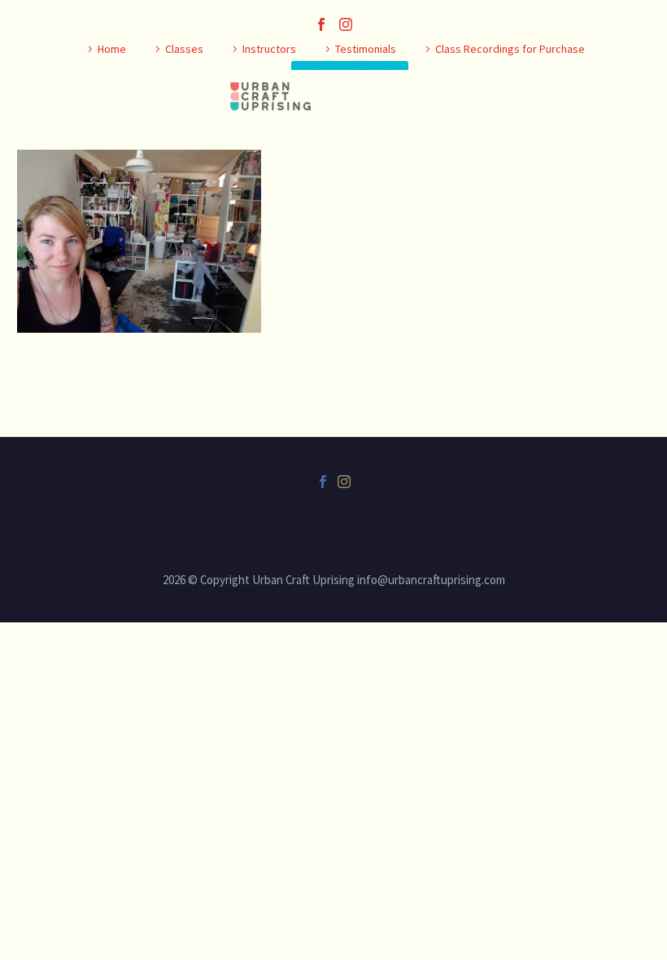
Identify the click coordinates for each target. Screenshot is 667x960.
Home (112, 48)
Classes (184, 48)
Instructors (269, 48)
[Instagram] (346, 24)
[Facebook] (321, 24)
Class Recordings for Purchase (510, 48)
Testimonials (365, 48)
